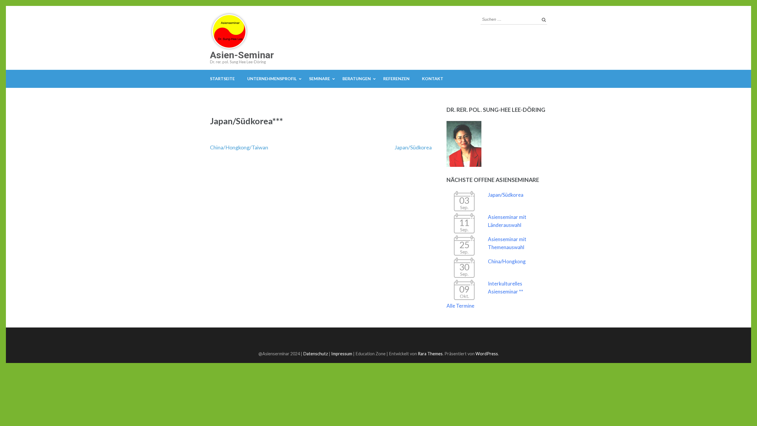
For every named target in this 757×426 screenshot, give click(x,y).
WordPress (486, 353)
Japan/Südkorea (413, 147)
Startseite (222, 78)
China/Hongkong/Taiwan (239, 147)
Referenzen (396, 78)
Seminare (319, 78)
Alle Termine (460, 306)
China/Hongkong (507, 261)
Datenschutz (315, 353)
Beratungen (356, 78)
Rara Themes (430, 353)
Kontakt (432, 78)
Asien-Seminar (242, 55)
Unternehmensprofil (272, 78)
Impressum (341, 353)
